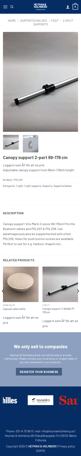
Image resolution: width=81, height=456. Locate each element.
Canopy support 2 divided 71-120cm (58, 310)
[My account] (68, 7)
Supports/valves (33, 20)
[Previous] (9, 82)
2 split (19, 185)
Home (12, 20)
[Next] (71, 82)
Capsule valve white (14, 308)
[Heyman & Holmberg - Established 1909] (40, 7)
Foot (55, 20)
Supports (47, 185)
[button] (5, 7)
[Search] (11, 7)
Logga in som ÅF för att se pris (23, 165)
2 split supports (32, 185)
